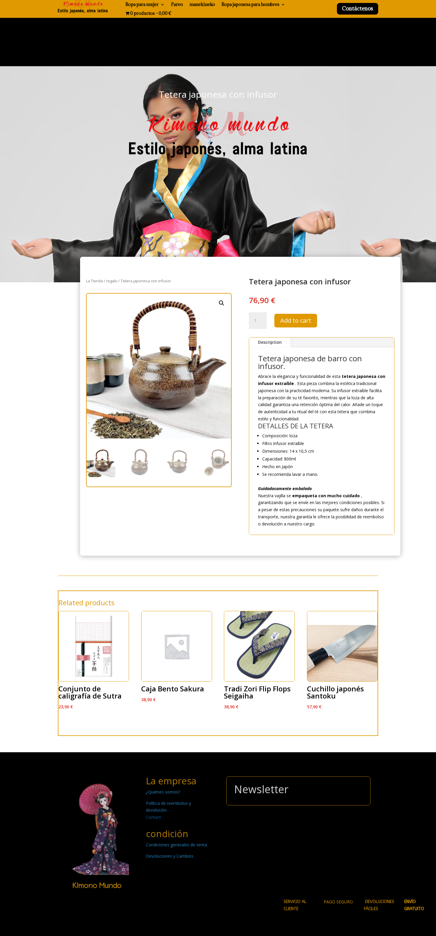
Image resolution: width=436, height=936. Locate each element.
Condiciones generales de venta (176, 845)
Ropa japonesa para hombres (250, 4)
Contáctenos (357, 8)
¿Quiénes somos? (163, 792)
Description (270, 342)
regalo (111, 281)
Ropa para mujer (142, 4)
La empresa (171, 781)
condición (167, 833)
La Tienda (94, 281)
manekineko (202, 4)
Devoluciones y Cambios (169, 856)
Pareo (177, 4)
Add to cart (295, 320)
